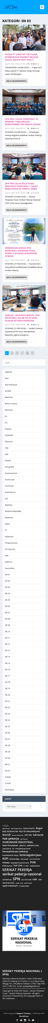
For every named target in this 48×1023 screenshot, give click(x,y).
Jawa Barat (6, 849)
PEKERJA (6, 862)
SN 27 (7, 739)
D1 (6, 416)
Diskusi (8, 429)
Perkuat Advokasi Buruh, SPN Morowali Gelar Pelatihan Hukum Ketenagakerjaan (22, 318)
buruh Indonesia (17, 835)
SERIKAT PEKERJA (17, 869)
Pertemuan (10, 549)
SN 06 (7, 606)
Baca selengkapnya (16, 81)
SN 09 (7, 625)
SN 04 (7, 593)
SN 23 (7, 713)
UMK (35, 879)
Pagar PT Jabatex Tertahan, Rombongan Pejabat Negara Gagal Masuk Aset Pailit (21, 57)
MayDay (8, 505)
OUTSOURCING (35, 859)
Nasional (9, 517)
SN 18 (7, 682)
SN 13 (7, 650)
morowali (24, 859)
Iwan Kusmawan (10, 845)
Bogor (39, 828)
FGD (6, 448)
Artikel (8, 391)
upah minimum (10, 885)
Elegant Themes (23, 1013)
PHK (33, 862)
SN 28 (7, 745)
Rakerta (8, 562)
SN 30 (7, 758)
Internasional (11, 473)
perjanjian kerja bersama (20, 863)
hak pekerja (10, 838)
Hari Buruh (24, 839)
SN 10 (7, 631)
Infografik (9, 467)
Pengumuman (11, 543)
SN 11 (7, 638)
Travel (8, 783)
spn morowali (26, 880)
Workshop (9, 790)
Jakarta (22, 845)
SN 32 (7, 770)
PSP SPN (17, 865)
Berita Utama (11, 403)
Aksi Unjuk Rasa (16, 828)
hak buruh (38, 835)
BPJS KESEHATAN (10, 831)
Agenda (8, 372)
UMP (40, 880)
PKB (6, 555)
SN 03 (23, 64)
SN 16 (7, 669)
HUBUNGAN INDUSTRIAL (17, 842)
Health (8, 460)
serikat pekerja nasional (21, 874)
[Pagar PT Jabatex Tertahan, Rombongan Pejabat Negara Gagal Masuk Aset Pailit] (24, 38)
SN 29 (7, 751)
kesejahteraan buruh (22, 849)
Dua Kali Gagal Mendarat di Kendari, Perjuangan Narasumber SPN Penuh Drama (23, 122)
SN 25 (7, 726)
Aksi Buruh (6, 828)
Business (9, 410)
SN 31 (7, 764)
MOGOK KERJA (14, 859)
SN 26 (7, 733)
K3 (13, 849)
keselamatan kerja (10, 855)
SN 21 (7, 701)
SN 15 (7, 663)
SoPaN (8, 777)
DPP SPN (28, 835)
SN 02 (7, 581)
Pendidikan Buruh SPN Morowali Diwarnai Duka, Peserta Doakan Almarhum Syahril (21, 252)
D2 (6, 422)
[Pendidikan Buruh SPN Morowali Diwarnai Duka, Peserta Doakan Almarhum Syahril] (24, 231)
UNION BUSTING (8, 883)
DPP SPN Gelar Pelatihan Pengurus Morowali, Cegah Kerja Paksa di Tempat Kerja (21, 186)
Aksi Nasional (11, 384)
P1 (6, 530)
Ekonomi (9, 441)
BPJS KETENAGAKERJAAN (29, 831)
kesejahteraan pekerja (15, 851)
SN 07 (7, 612)
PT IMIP (26, 866)
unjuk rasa (19, 883)
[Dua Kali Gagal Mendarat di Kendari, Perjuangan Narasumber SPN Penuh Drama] (24, 102)
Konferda (9, 486)
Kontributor (10, 492)
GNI (6, 454)
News (18, 64)
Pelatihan (9, 536)
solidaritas (7, 879)
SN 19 (7, 688)
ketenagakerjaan (30, 855)
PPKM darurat (7, 866)
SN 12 (7, 644)
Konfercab (9, 479)
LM (6, 498)
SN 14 (7, 657)
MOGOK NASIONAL (13, 511)
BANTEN (8, 397)
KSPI (5, 858)
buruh (6, 834)
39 (27, 353)
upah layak (28, 883)
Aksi (7, 378)
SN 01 (7, 574)
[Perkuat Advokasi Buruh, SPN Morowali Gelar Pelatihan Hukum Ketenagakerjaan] (24, 298)
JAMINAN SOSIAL (33, 846)
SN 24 (7, 720)
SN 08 (7, 619)
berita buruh (29, 828)
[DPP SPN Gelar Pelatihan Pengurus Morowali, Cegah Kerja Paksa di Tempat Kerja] (24, 167)
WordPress (24, 1016)
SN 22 (7, 707)
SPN (16, 878)
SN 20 (7, 695)
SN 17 (7, 676)
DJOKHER (9, 435)
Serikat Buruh (35, 866)
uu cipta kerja (24, 886)
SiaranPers (9, 568)
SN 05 (7, 600)
